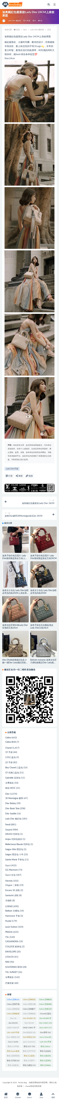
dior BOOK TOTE (13, 1023)
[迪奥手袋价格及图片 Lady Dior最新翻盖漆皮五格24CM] (43, 540)
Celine (8, 738)
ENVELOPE (10, 952)
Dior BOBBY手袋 (45, 1018)
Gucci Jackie (13, 1042)
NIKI (7, 962)
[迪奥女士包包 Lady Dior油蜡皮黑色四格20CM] (43, 574)
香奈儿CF (29, 1046)
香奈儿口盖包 (29, 1056)
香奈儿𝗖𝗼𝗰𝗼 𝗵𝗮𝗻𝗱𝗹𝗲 (45, 1065)
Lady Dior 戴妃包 (14, 21)
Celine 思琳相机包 (45, 1004)
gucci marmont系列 (29, 1042)
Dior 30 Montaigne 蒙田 (13, 1018)
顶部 (53, 1097)
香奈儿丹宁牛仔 (29, 1051)
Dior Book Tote (12, 809)
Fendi (7, 825)
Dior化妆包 (29, 1032)
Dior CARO (45, 1023)
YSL (7, 937)
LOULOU (9, 957)
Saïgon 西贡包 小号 (14, 855)
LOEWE (9, 906)
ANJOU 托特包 (12, 834)
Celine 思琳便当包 (29, 1000)
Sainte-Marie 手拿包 (14, 860)
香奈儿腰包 (29, 1065)
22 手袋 (9, 763)
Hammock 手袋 (12, 916)
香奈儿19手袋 (13, 1047)
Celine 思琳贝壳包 (45, 1009)
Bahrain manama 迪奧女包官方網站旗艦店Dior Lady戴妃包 (43, 662)
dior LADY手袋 (13, 1033)
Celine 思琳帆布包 (45, 1000)
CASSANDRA (11, 942)
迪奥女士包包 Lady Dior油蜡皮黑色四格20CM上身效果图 (15, 593)
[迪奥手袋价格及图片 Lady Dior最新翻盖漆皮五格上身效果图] (15, 540)
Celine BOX (10, 742)
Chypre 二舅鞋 (12, 885)
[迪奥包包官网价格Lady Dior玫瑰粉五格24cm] (15, 609)
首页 (18, 30)
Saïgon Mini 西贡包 (14, 849)
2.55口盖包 (10, 757)
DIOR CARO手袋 (13, 1028)
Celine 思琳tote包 (13, 1000)
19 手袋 (9, 752)
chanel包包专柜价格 (33, 1086)
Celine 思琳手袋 (13, 1004)
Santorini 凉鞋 (11, 896)
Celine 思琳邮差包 (13, 1014)
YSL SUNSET (11, 972)
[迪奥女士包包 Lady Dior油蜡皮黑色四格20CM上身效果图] (15, 574)
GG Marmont (11, 870)
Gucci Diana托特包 (45, 1037)
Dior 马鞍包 (13, 1037)
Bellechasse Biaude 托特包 (17, 844)
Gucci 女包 (10, 875)
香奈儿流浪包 (45, 1061)
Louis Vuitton (11, 927)
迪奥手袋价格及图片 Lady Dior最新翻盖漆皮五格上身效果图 (14, 558)
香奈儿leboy (45, 1047)
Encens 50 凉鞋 (12, 890)
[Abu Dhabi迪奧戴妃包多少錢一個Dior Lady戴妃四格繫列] (15, 644)
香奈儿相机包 (13, 1065)
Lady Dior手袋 (12, 469)
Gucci (8, 866)
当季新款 (9, 783)
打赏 (10, 476)
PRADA (9, 932)
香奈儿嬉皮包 (45, 1056)
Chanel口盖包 (45, 1014)
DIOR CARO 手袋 (29, 1028)
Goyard (8, 830)
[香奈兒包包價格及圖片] (4, 20)
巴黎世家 (9, 983)
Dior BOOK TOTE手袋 (29, 1023)
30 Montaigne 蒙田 (14, 798)
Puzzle (8, 921)
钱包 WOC (10, 788)
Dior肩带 (45, 1032)
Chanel (8, 748)
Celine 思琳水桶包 (29, 1004)
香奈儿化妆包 (45, 1051)
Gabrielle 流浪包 (12, 778)
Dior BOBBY (29, 1018)
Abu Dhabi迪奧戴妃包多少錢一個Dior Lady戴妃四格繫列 (15, 662)
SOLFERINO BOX (13, 967)
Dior (25, 30)
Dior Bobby (10, 803)
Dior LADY (45, 1028)
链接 (30, 476)
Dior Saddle (10, 814)
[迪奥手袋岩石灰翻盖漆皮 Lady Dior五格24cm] (43, 609)
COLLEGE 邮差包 (13, 947)
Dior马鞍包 (29, 1037)
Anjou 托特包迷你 (13, 839)
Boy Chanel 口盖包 (14, 768)
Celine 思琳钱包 (29, 1014)
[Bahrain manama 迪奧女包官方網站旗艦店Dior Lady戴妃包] (43, 644)
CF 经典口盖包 (12, 773)
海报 (20, 476)
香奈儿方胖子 (29, 1061)
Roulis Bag (22, 1082)
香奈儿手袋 (13, 1060)
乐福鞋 (8, 901)
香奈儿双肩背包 (13, 1056)
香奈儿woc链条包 (13, 1051)
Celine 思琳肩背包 (13, 1009)
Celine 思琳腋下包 (29, 1009)
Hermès (9, 881)
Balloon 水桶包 (12, 911)
